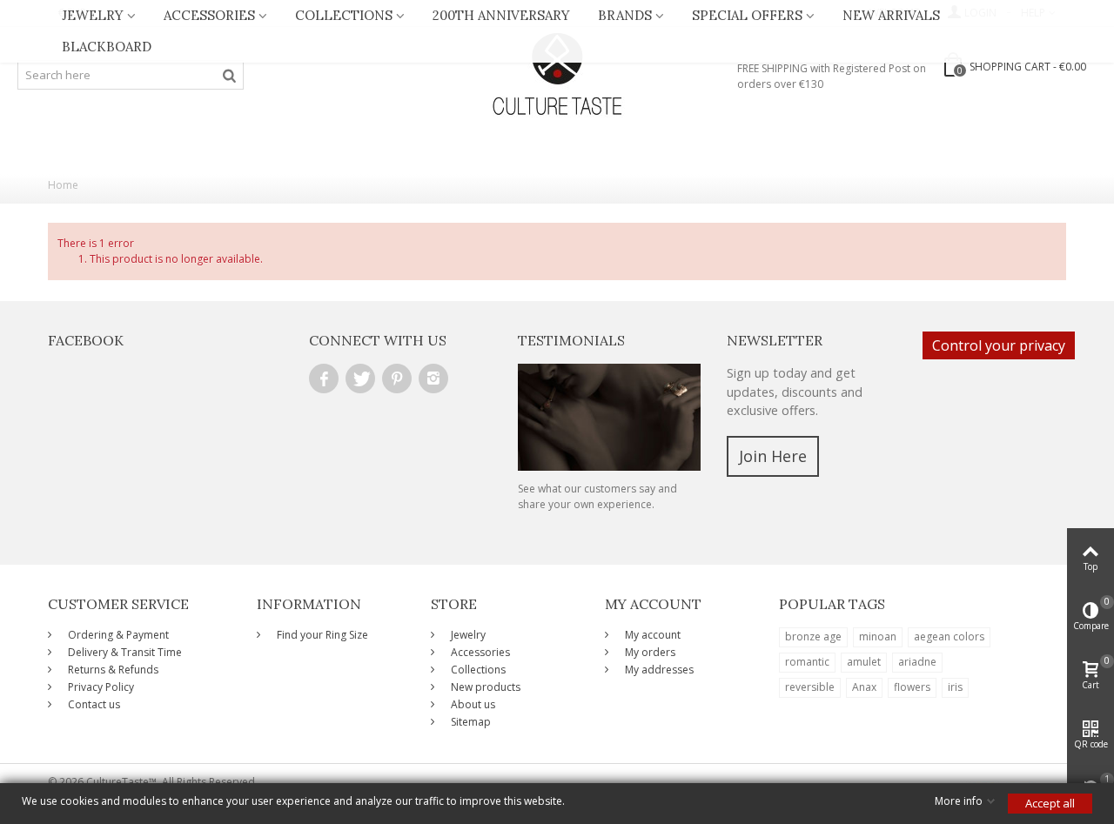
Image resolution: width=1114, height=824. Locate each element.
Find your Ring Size (321, 634)
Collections (344, 15)
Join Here (773, 455)
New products (484, 687)
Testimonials (571, 340)
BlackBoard (106, 46)
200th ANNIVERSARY (501, 15)
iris (955, 687)
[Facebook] (324, 378)
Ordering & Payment (117, 634)
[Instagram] (433, 378)
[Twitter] (360, 378)
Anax (864, 687)
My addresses (658, 669)
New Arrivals (891, 15)
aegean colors (949, 636)
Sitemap (469, 721)
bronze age (813, 636)
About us (471, 704)
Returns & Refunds (111, 669)
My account (651, 634)
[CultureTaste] (556, 75)
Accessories (209, 15)
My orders (648, 652)
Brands (625, 15)
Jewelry (93, 15)
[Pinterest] (397, 378)
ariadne (917, 661)
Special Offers (747, 15)
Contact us (92, 704)
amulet (864, 661)
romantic (807, 661)
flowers (912, 687)
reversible (810, 687)
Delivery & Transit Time (123, 652)
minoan (877, 636)
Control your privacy (998, 345)
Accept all (1050, 803)
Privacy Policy (99, 687)
